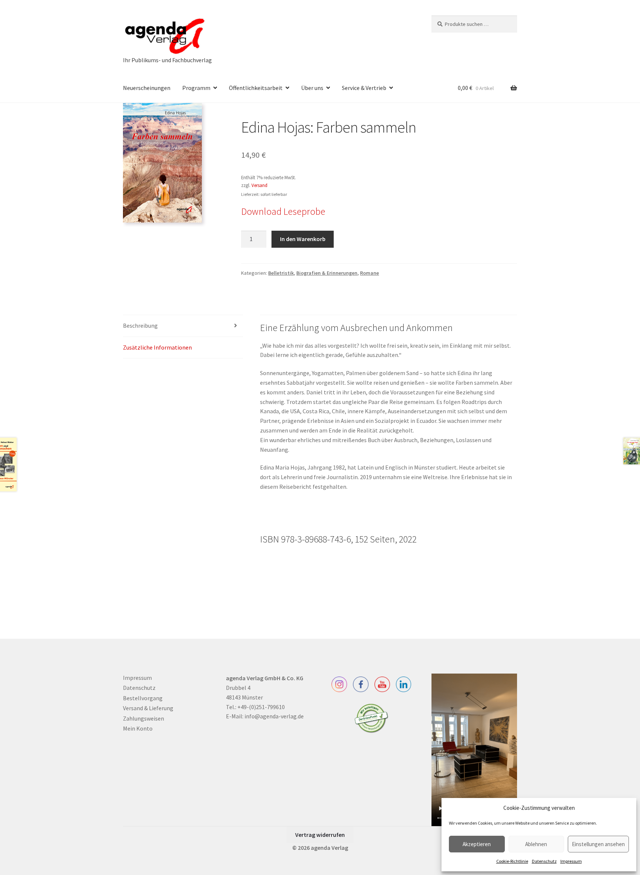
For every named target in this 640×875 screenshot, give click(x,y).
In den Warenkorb (303, 239)
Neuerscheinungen (146, 87)
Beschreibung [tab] (140, 325)
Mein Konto (138, 728)
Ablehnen (536, 844)
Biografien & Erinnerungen (326, 273)
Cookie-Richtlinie (512, 861)
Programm (196, 87)
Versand (259, 185)
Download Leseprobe (283, 211)
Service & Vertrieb (364, 87)
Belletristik (281, 273)
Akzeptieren (477, 844)
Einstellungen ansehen (598, 844)
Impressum (571, 861)
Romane (369, 273)
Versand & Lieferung (148, 708)
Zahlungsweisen (143, 718)
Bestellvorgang (143, 698)
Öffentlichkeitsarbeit (256, 87)
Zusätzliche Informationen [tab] (157, 347)
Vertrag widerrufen (320, 834)
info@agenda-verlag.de (274, 716)
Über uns (312, 87)
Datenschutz (544, 861)
